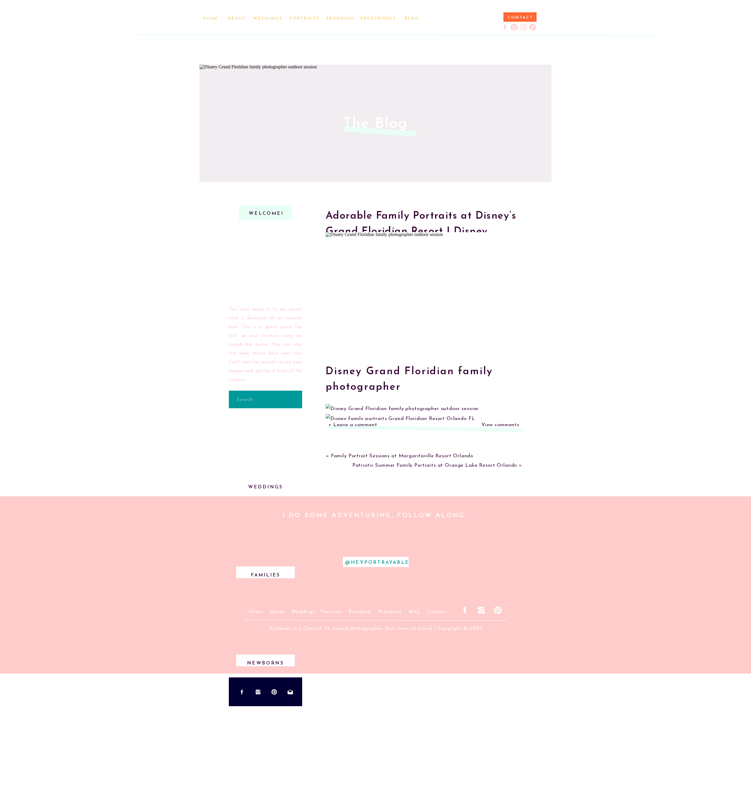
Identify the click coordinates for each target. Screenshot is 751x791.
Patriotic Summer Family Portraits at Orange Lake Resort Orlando (434, 465)
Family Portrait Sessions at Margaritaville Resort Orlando (402, 455)
